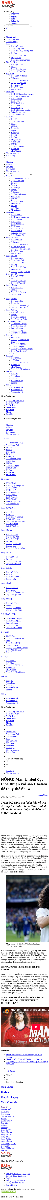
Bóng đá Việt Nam (13, 237)
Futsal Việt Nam (17, 89)
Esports (14, 383)
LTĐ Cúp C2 (16, 231)
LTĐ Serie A (16, 101)
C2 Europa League (18, 194)
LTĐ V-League (17, 108)
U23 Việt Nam (17, 87)
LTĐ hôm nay (6, 1121)
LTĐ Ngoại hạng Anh (20, 96)
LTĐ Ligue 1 (16, 105)
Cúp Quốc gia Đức (18, 308)
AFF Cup (15, 149)
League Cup (16, 58)
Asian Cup (15, 365)
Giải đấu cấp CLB (13, 321)
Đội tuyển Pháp (17, 312)
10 (7, 28)
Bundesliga (15, 128)
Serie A (14, 126)
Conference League (19, 333)
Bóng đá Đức (11, 299)
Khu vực (9, 355)
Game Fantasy (11, 42)
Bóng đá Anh (11, 256)
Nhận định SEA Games (20, 369)
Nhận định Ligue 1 (18, 317)
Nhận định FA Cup (18, 55)
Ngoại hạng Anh (12, 39)
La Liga (14, 67)
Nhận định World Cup (20, 340)
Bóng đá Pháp (11, 310)
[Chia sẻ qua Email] (7, 1080)
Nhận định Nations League (22, 349)
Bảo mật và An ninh (14, 1185)
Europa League (17, 328)
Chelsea (5, 1092)
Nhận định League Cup (20, 60)
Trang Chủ (5, 1107)
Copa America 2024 (19, 351)
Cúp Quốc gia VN (18, 83)
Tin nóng (9, 162)
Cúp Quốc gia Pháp (19, 319)
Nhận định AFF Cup (19, 362)
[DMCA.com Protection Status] (8, 1192)
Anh (8, 44)
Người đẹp (10, 405)
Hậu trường (10, 155)
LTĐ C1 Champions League (22, 94)
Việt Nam (10, 73)
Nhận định (10, 117)
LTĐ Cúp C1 (16, 215)
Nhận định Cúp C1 (18, 326)
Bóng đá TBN (11, 274)
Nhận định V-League (19, 80)
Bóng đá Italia (11, 285)
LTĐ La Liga (16, 98)
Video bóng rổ (16, 376)
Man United (11, 407)
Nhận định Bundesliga (20, 305)
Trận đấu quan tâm (18, 112)
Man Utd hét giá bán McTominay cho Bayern (24, 1059)
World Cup (15, 142)
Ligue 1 (14, 130)
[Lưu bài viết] (7, 761)
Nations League (17, 146)
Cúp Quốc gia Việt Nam (20, 249)
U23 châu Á (16, 358)
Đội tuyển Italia (17, 287)
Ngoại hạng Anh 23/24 (15, 400)
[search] (31, 26)
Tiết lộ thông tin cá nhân (15, 1180)
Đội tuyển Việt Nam (19, 76)
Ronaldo (9, 414)
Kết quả (9, 164)
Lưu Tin (11, 1071)
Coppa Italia (16, 294)
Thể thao (9, 371)
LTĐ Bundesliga (17, 103)
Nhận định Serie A (18, 292)
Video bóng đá (17, 387)
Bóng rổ (14, 374)
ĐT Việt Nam (16, 240)
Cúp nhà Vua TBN (18, 71)
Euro (13, 342)
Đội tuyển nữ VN (18, 85)
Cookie (9, 1178)
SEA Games (16, 151)
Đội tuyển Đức (17, 301)
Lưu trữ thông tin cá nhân (16, 1176)
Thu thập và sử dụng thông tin (18, 1174)
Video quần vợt (17, 380)
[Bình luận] (7, 764)
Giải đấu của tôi (17, 114)
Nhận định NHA (17, 262)
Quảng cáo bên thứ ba (15, 1183)
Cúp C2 (14, 135)
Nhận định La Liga (18, 69)
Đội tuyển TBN (17, 64)
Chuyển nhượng (12, 153)
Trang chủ (10, 771)
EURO (14, 144)
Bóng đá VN (6, 1130)
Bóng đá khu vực (8, 1148)
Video (8, 385)
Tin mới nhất (11, 37)
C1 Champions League (20, 178)
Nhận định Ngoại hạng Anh (22, 51)
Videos (4, 1118)
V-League (15, 78)
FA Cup (14, 53)
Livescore (10, 92)
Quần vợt (14, 378)
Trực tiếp (9, 166)
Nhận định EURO (18, 344)
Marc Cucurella (9, 1102)
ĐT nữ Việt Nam (18, 246)
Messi (8, 412)
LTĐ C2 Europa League (21, 110)
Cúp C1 (14, 119)
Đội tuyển (10, 335)
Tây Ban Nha (11, 62)
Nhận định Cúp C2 (18, 330)
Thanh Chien (43, 795)
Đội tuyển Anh (17, 46)
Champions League (19, 324)
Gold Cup (15, 353)
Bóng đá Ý (5, 1137)
